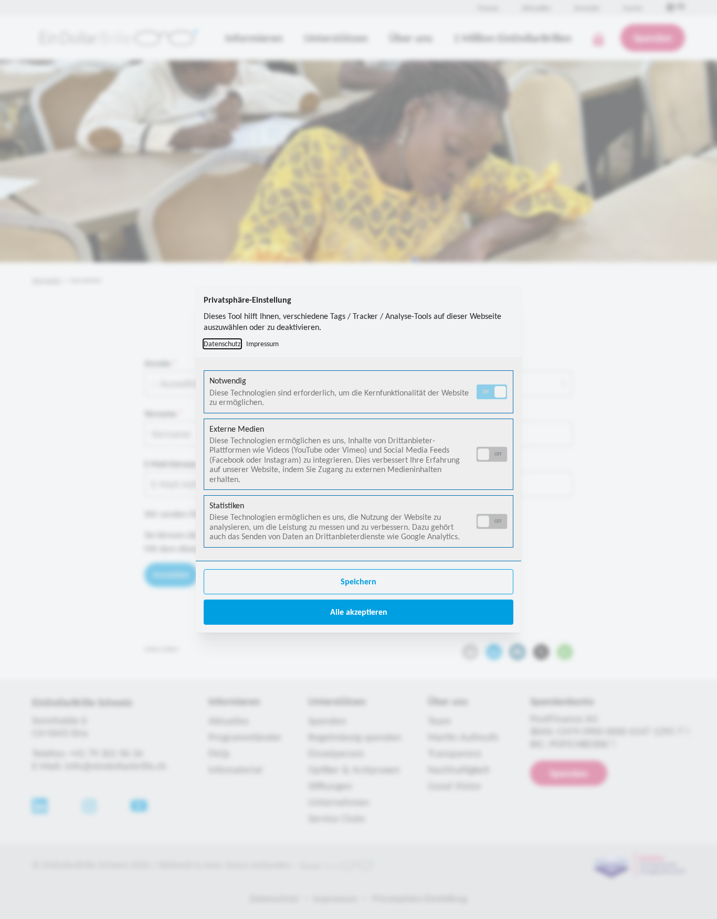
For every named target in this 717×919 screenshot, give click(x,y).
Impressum (262, 343)
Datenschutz (222, 343)
